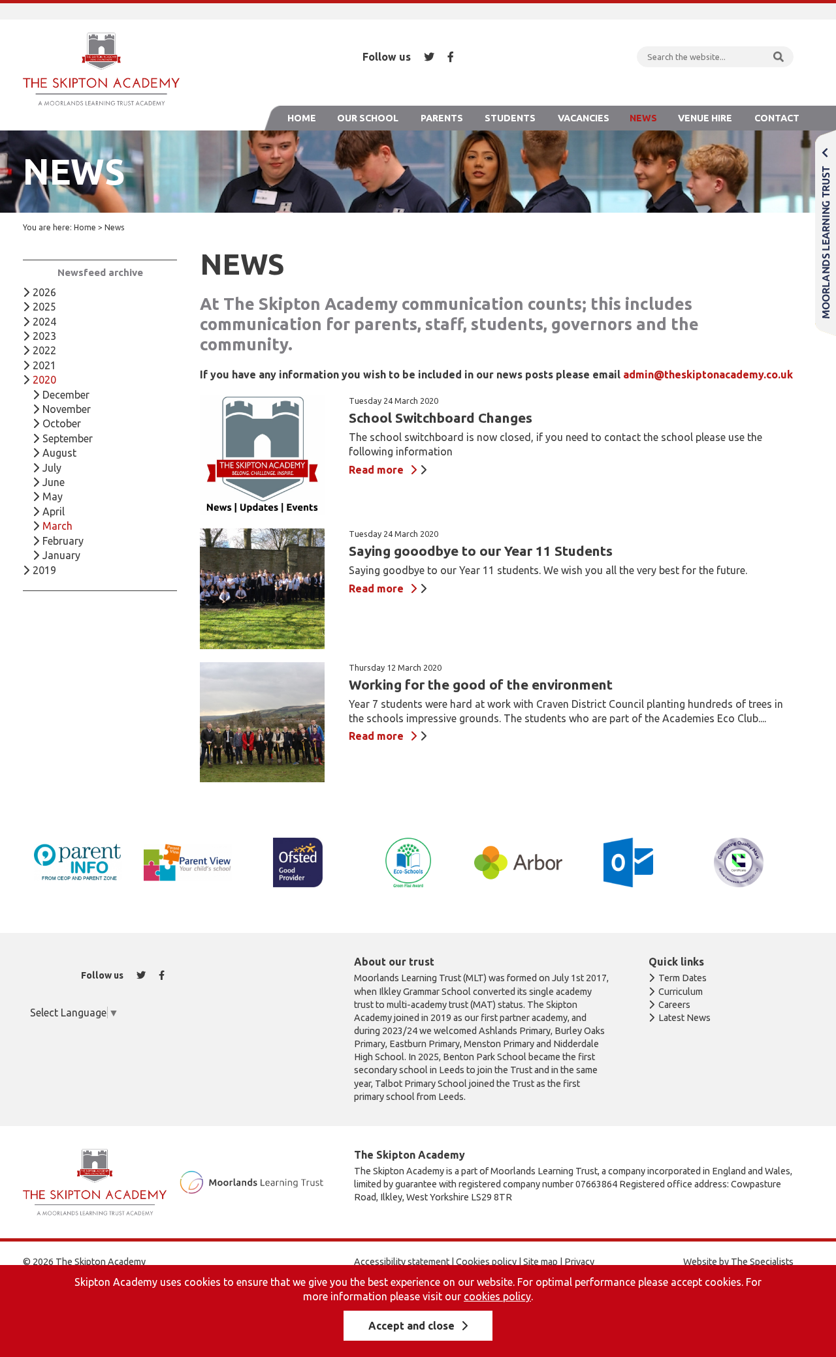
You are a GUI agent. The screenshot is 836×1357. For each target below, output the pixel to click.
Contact (776, 118)
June (53, 482)
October (61, 423)
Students (510, 118)
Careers (674, 1004)
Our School (367, 118)
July (51, 468)
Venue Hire (705, 118)
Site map (540, 1262)
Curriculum (680, 991)
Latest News (684, 1018)
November (66, 409)
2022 (44, 350)
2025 (44, 307)
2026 (44, 292)
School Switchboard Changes (440, 417)
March (57, 526)
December (65, 395)
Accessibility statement (401, 1262)
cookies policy (497, 1296)
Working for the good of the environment (481, 684)
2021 (44, 365)
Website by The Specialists (738, 1262)
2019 (44, 570)
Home (301, 118)
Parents (442, 118)
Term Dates (682, 978)
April (53, 511)
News (643, 118)
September (67, 438)
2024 (44, 322)
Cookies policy (486, 1262)
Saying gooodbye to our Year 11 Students (481, 550)
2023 (44, 336)
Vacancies (583, 118)
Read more (376, 470)
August (59, 453)
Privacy (579, 1262)
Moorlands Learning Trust (825, 233)
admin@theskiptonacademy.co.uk (708, 374)
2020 (44, 380)
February (63, 541)
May (52, 496)
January (61, 555)
